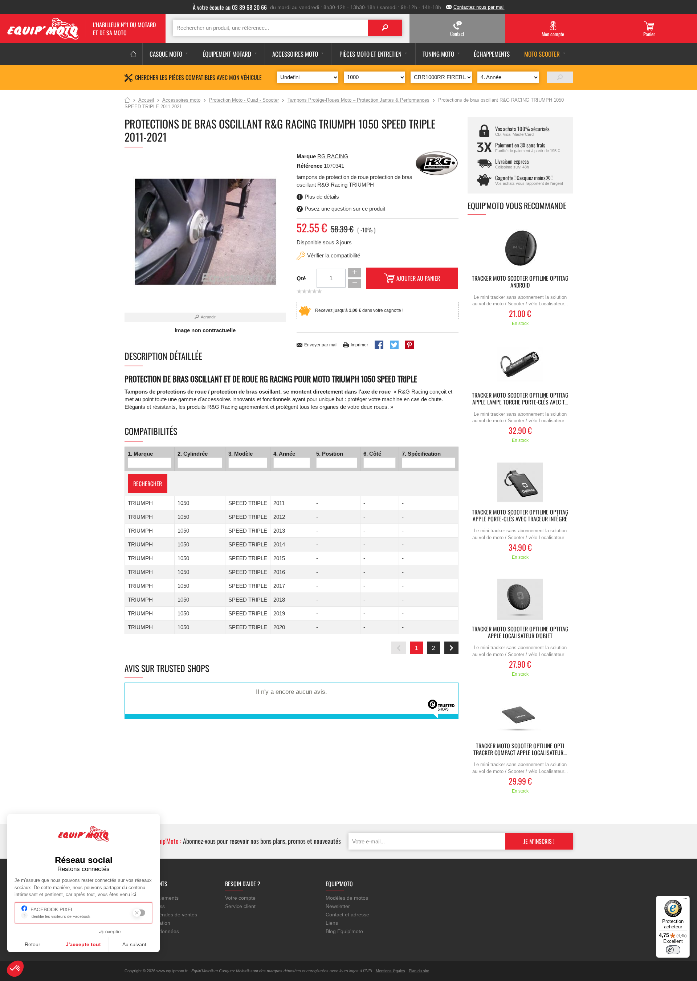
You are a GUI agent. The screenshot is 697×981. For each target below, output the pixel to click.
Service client (240, 906)
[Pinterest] (409, 345)
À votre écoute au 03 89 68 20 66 (230, 7)
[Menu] (685, 900)
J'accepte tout (83, 944)
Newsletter (338, 906)
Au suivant (134, 944)
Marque (306, 156)
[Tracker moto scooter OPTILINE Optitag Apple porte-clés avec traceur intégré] (520, 482)
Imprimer (359, 344)
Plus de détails (322, 197)
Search (385, 28)
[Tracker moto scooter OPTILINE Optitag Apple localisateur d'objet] (520, 599)
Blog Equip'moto (344, 931)
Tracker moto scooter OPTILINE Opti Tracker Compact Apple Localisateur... (520, 749)
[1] (560, 77)
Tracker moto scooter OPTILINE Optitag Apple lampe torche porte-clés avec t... (520, 399)
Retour (32, 944)
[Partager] (379, 345)
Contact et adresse (347, 914)
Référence (310, 166)
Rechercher (147, 483)
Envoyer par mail (321, 344)
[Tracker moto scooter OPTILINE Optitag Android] (520, 248)
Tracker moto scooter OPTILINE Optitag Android (520, 282)
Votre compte (240, 898)
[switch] (673, 949)
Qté (301, 278)
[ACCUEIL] (133, 54)
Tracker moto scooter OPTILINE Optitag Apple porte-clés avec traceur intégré (520, 516)
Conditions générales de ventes (161, 914)
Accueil (127, 100)
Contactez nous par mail (479, 7)
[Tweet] (394, 345)
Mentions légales (390, 971)
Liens (332, 923)
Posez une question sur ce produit (345, 208)
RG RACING (332, 156)
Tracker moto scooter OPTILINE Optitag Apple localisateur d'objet (520, 633)
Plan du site (419, 971)
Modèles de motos (347, 898)
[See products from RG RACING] (436, 163)
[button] (15, 968)
